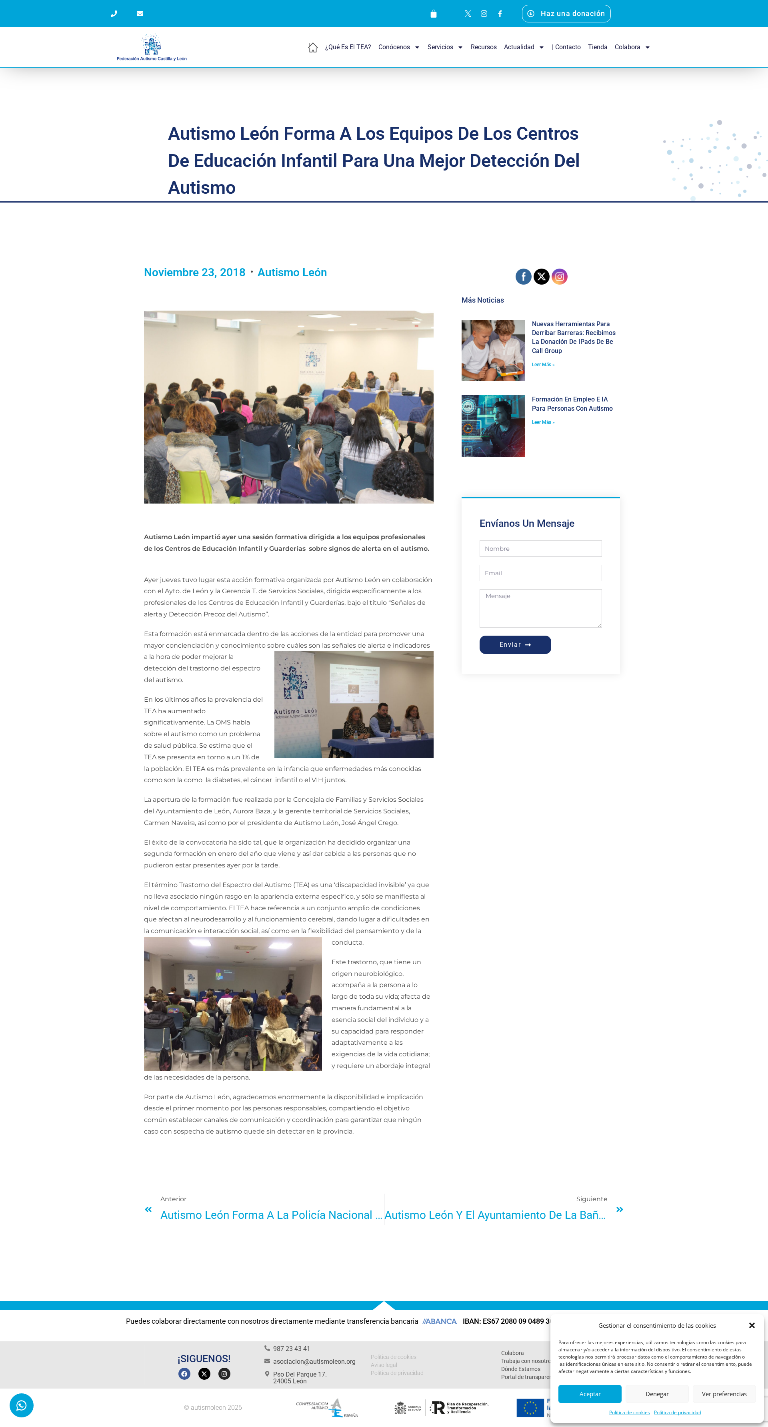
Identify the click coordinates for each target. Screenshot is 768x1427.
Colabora (627, 47)
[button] (752, 1325)
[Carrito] (433, 13)
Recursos (484, 47)
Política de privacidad (677, 1412)
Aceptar (590, 1394)
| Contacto (566, 47)
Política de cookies (629, 1412)
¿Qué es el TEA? (348, 47)
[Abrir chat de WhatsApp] (22, 1405)
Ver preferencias (724, 1394)
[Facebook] (184, 1374)
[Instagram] (224, 1374)
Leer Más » (543, 364)
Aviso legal (384, 1365)
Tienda (598, 47)
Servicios (440, 47)
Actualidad (519, 47)
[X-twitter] (204, 1374)
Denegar (657, 1394)
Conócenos (394, 47)
